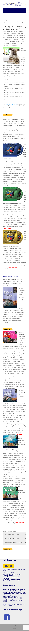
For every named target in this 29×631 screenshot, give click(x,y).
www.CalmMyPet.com (11, 104)
